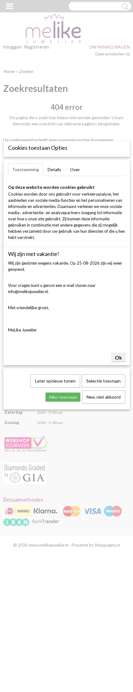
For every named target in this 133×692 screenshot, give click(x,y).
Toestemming (25, 169)
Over (75, 169)
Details (54, 169)
